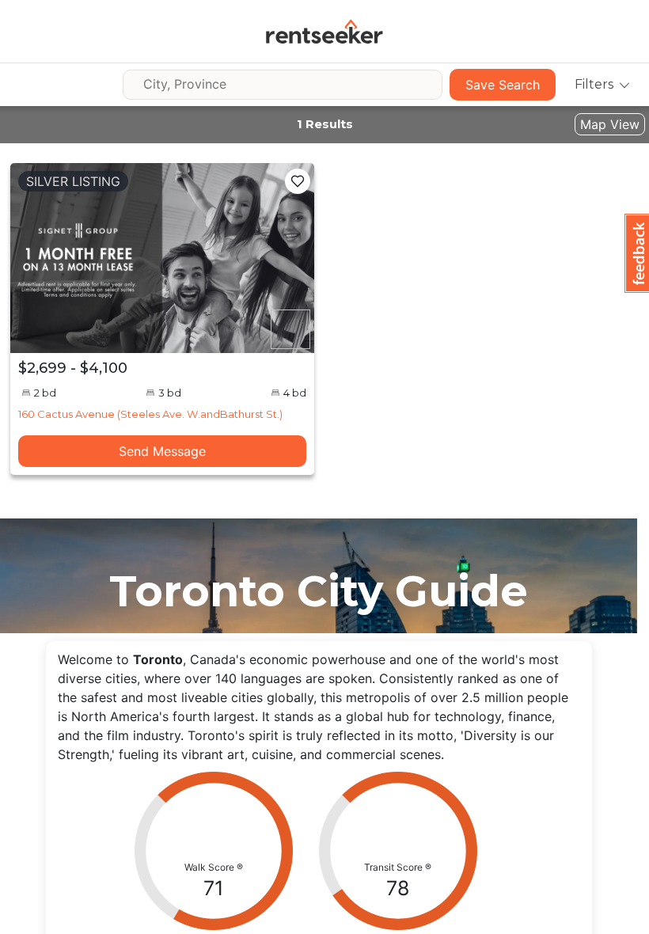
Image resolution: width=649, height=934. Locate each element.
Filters (594, 84)
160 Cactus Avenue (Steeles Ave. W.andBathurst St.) (150, 414)
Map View (610, 124)
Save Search (502, 85)
